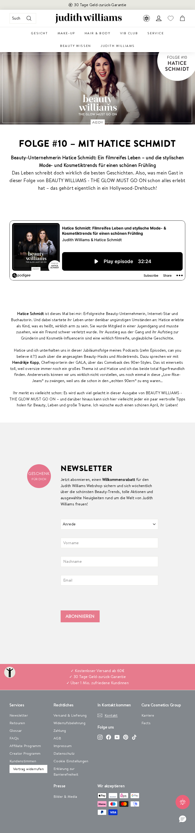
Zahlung (60, 730)
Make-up (66, 33)
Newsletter (19, 715)
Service (155, 33)
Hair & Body (98, 33)
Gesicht (39, 33)
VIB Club (129, 33)
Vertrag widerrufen (28, 768)
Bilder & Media (65, 796)
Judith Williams (118, 46)
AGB (57, 738)
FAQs (14, 738)
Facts (146, 722)
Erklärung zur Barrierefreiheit (66, 771)
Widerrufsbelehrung (69, 722)
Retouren (17, 722)
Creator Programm (25, 753)
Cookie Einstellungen (71, 760)
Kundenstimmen (23, 760)
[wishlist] (170, 18)
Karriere (147, 715)
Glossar (16, 730)
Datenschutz (64, 753)
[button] (182, 819)
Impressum (63, 745)
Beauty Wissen (75, 46)
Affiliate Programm (25, 745)
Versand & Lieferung (70, 715)
